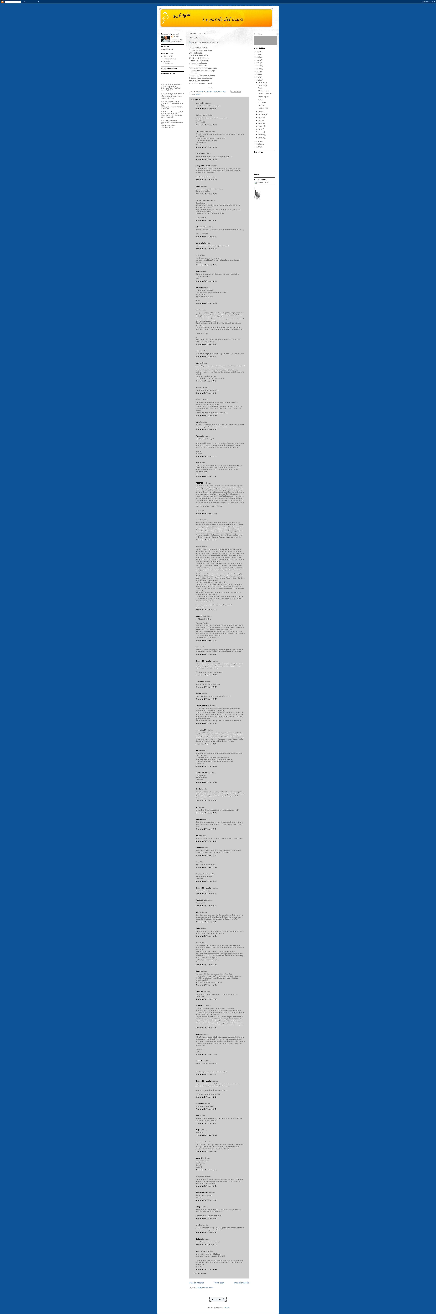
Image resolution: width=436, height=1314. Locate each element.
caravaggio (200, 103)
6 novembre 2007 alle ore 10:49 (206, 922)
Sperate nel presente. (265, 94)
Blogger (226, 1307)
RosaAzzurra (200, 900)
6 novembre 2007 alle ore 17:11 (206, 1074)
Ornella (198, 789)
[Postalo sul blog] (234, 91)
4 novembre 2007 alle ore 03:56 (206, 249)
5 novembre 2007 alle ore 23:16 (206, 881)
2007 (258, 80)
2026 (258, 51)
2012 (258, 66)
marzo (261, 132)
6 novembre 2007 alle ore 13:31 (206, 985)
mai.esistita (200, 243)
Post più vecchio (241, 1283)
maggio (261, 126)
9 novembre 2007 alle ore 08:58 (206, 1245)
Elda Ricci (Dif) (168, 56)
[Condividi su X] (236, 91)
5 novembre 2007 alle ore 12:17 (206, 855)
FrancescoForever (202, 131)
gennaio (261, 138)
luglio (260, 120)
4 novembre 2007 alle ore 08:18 (206, 381)
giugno (261, 123)
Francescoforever (202, 773)
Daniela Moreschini (202, 705)
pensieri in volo (172, 102)
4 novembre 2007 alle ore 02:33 (206, 194)
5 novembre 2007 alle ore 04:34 (206, 801)
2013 (258, 63)
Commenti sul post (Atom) (204, 1287)
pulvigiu (177, 36)
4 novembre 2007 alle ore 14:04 (206, 640)
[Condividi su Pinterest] (240, 91)
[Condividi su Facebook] (238, 91)
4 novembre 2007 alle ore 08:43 (206, 429)
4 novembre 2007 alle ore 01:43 (206, 108)
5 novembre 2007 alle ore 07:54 (206, 841)
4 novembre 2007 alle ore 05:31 (206, 344)
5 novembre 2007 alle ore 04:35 (206, 813)
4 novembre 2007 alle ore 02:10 (206, 125)
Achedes (199, 436)
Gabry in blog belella (203, 166)
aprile (261, 129)
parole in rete (200, 1251)
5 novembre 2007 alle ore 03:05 (206, 766)
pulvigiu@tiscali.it (167, 49)
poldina (198, 351)
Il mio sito (166, 61)
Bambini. (261, 99)
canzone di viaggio (171, 86)
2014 (258, 60)
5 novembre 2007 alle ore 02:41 (206, 744)
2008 (258, 77)
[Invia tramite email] (231, 91)
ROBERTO (199, 483)
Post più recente (196, 1283)
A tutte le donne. (263, 91)
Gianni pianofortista (169, 59)
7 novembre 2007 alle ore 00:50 (206, 1109)
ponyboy (199, 1225)
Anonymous (171, 120)
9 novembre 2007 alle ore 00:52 (206, 1218)
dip (168, 85)
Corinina (199, 847)
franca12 (199, 287)
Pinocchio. (261, 105)
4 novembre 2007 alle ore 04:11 (206, 265)
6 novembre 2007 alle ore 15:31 (206, 1028)
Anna (197, 271)
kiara (197, 942)
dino (197, 1116)
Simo (198, 186)
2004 (258, 147)
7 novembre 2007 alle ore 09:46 (206, 1135)
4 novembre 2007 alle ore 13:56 (206, 610)
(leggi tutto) (169, 90)
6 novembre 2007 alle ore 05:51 (206, 906)
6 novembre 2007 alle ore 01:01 (206, 894)
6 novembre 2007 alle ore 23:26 (206, 1097)
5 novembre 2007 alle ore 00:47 (206, 687)
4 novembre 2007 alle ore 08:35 (206, 393)
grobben (199, 819)
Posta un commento (200, 1273)
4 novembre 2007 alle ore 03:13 (206, 236)
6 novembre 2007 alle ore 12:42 (206, 936)
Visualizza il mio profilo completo (176, 40)
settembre (262, 114)
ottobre (261, 112)
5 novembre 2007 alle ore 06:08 (206, 829)
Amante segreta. (263, 97)
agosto (261, 117)
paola (198, 422)
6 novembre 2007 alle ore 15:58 (206, 1054)
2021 (258, 54)
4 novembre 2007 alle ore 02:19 (206, 180)
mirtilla (198, 1034)
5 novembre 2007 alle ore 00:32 (206, 675)
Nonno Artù (200, 616)
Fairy (197, 462)
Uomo (169, 112)
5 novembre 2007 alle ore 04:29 (206, 782)
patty (197, 363)
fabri (197, 647)
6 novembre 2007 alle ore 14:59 (206, 999)
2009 (258, 74)
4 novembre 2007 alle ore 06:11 (206, 356)
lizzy (197, 1130)
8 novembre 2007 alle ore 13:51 (206, 1200)
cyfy (197, 310)
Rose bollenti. (262, 102)
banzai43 (199, 1158)
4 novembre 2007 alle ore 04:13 (206, 281)
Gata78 (198, 693)
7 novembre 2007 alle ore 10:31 (206, 1151)
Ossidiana (199, 154)
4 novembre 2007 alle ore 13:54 (206, 540)
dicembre (262, 82)
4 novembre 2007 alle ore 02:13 (206, 147)
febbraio (261, 135)
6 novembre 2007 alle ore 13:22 (206, 965)
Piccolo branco (168, 64)
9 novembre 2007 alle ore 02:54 (206, 1232)
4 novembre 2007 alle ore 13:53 (206, 513)
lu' (197, 807)
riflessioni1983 (201, 227)
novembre (262, 85)
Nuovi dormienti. (263, 108)
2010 (258, 71)
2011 (258, 69)
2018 (258, 57)
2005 (258, 144)
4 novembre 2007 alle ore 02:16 (206, 159)
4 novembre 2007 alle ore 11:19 (206, 456)
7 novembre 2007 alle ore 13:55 (206, 1170)
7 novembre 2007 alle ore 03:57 (206, 1123)
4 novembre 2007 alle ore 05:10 (206, 303)
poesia (198, 94)
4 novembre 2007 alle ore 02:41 (206, 220)
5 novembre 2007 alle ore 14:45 (206, 867)
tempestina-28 (201, 730)
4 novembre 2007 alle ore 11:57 (206, 476)
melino (198, 750)
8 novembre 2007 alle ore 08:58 (206, 1186)
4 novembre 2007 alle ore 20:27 (206, 654)
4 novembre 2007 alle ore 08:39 (206, 415)
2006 (258, 141)
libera (198, 835)
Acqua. (260, 88)
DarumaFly (199, 991)
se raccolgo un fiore (172, 95)
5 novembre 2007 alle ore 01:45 (206, 723)
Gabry (198, 1207)
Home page (219, 1283)
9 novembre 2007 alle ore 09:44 (206, 1269)
